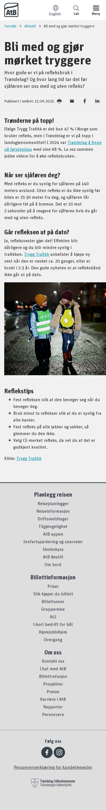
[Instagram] (59, 752)
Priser (53, 586)
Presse (53, 691)
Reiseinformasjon (53, 511)
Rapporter (53, 706)
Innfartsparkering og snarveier (53, 541)
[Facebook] (47, 752)
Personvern (53, 714)
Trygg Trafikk (36, 254)
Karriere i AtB (53, 699)
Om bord (53, 564)
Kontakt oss (53, 661)
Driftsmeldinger (53, 518)
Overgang (53, 639)
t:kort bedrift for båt (53, 624)
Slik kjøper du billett (53, 594)
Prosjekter (53, 684)
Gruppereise (53, 609)
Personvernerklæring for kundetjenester (53, 767)
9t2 (53, 616)
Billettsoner (53, 601)
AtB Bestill (53, 557)
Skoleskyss (53, 549)
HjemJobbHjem (53, 632)
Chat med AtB (53, 668)
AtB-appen (53, 534)
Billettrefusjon (53, 676)
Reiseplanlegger (53, 503)
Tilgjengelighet (53, 526)
